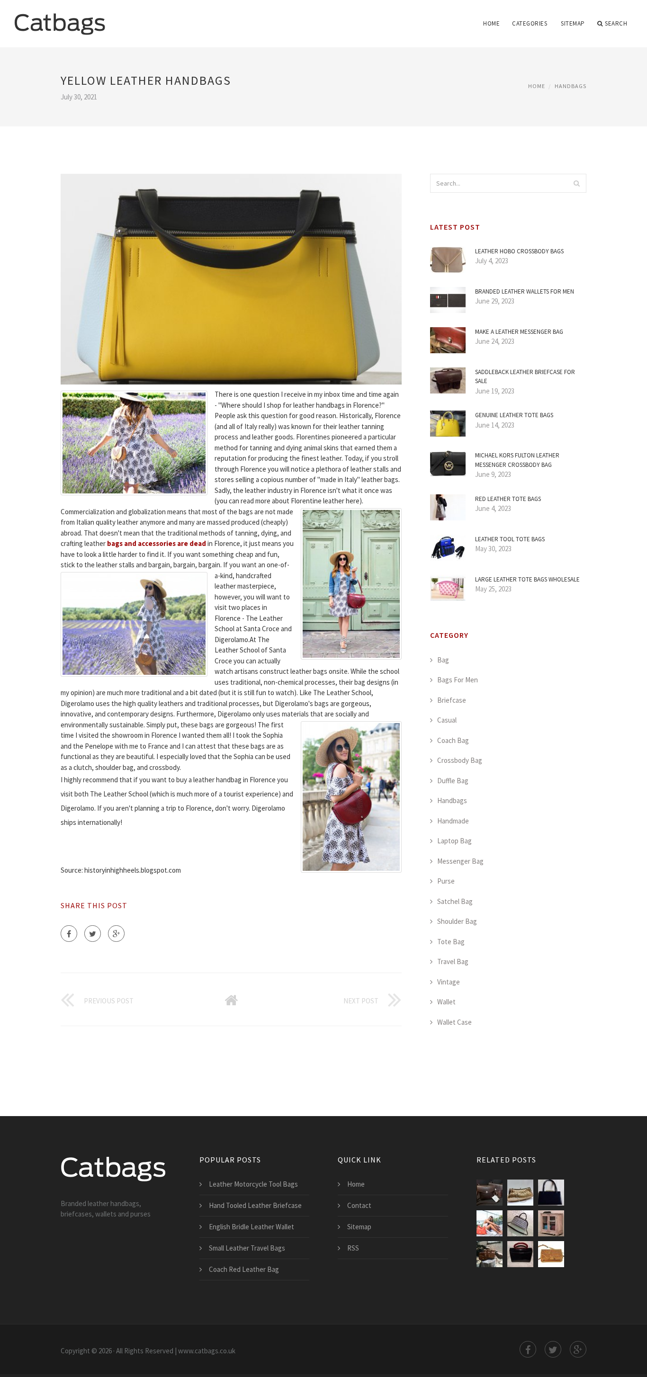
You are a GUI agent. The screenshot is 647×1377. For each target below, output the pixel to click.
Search (616, 23)
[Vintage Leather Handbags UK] (551, 1223)
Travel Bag (452, 961)
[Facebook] (69, 933)
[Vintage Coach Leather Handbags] (489, 1254)
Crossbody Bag (459, 760)
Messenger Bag (460, 861)
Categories (529, 23)
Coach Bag (453, 740)
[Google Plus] (116, 933)
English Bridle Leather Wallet (251, 1226)
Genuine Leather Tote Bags (514, 415)
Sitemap (573, 23)
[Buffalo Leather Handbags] (489, 1193)
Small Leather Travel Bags (247, 1247)
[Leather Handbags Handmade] (520, 1223)
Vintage (448, 981)
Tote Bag (451, 941)
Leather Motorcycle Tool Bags (253, 1184)
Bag (443, 659)
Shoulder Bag (457, 921)
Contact (359, 1205)
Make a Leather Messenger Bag (519, 332)
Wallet (446, 1001)
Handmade (453, 820)
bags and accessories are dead (156, 543)
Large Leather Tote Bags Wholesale (527, 579)
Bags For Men (457, 679)
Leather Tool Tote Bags (510, 539)
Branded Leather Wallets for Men (524, 291)
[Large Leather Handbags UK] (520, 1193)
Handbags (570, 85)
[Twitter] (92, 933)
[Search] (576, 183)
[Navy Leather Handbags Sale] (551, 1193)
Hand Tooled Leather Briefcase (255, 1205)
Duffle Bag (452, 780)
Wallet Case (454, 1022)
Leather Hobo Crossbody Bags (519, 251)
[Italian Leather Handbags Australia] (489, 1223)
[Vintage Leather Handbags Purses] (551, 1254)
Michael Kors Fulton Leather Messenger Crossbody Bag (517, 460)
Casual (447, 719)
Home (491, 23)
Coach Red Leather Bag (244, 1269)
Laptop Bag (454, 840)
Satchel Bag (455, 901)
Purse (446, 880)
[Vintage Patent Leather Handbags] (520, 1254)
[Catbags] (59, 17)
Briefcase (451, 700)
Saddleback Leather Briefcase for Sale (525, 376)
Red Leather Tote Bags (508, 499)
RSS (353, 1247)
